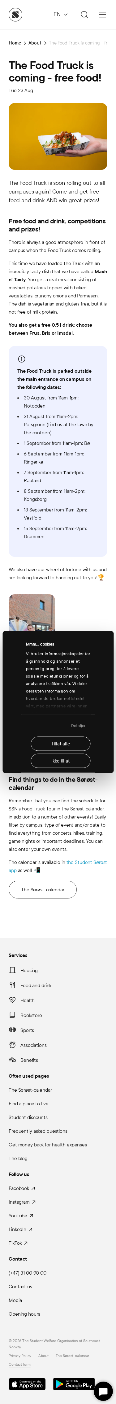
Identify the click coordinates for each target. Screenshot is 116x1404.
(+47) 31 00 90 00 (27, 1273)
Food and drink (35, 985)
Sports (27, 1030)
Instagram (19, 1202)
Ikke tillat (60, 760)
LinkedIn (17, 1229)
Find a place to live (29, 1104)
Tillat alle (60, 743)
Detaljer (78, 725)
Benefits (29, 1060)
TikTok (15, 1243)
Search (83, 14)
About (43, 1356)
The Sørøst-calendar (42, 890)
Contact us (20, 1287)
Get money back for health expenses (48, 1145)
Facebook (19, 1188)
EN (57, 14)
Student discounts (28, 1117)
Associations (33, 1045)
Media (15, 1300)
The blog (18, 1158)
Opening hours (24, 1314)
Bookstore (31, 1015)
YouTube (18, 1216)
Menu (102, 15)
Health (27, 1000)
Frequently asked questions (38, 1131)
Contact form (20, 1364)
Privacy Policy (20, 1356)
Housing (29, 970)
